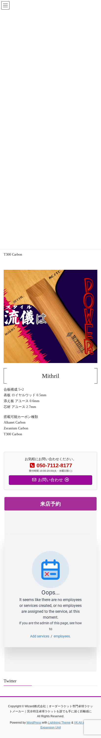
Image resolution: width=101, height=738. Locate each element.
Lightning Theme (59, 722)
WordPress (33, 722)
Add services (40, 636)
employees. (62, 636)
